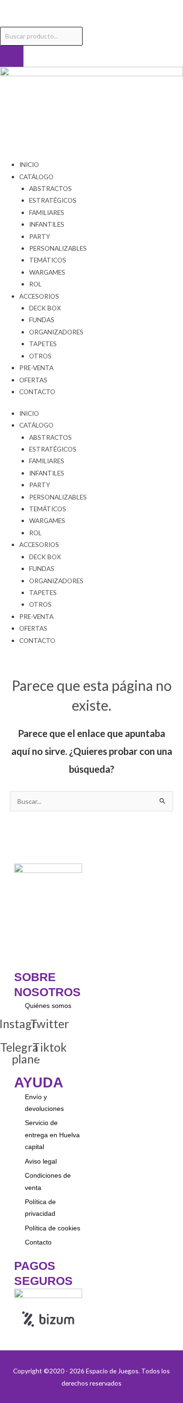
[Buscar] (11, 56)
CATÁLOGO (36, 177)
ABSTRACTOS (50, 188)
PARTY (39, 236)
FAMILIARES (46, 212)
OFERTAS (33, 380)
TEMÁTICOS (47, 260)
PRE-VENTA (36, 368)
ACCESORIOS (39, 296)
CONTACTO (37, 392)
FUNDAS (41, 320)
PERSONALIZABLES (58, 248)
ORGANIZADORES (56, 332)
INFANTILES (46, 224)
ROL (35, 284)
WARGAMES (47, 272)
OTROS (40, 356)
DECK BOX (45, 308)
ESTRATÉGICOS (52, 200)
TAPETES (43, 344)
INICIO (29, 164)
